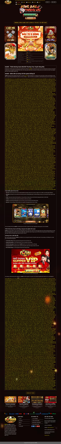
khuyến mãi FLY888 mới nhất (42, 148)
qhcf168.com (15, 120)
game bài (26, 75)
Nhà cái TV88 (47, 188)
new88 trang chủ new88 (18, 154)
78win (25, 306)
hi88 (6, 80)
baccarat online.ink (23, 82)
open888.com (7, 97)
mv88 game (15, 157)
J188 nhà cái (48, 85)
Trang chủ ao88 (49, 109)
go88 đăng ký (12, 80)
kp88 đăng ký (27, 97)
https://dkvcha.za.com (24, 155)
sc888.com (22, 92)
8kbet (34, 103)
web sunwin (26, 121)
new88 (43, 117)
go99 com (49, 131)
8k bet (43, 295)
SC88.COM (52, 115)
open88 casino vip (13, 88)
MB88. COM (20, 114)
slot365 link (39, 160)
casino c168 (11, 312)
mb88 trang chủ (17, 289)
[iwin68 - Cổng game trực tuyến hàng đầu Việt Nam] (9, 2)
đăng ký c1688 (27, 151)
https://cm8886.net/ (29, 183)
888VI (6, 178)
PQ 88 (38, 87)
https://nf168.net (22, 139)
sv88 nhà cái (24, 312)
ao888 (51, 111)
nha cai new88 (33, 157)
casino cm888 (25, 160)
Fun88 (54, 88)
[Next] (41, 39)
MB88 (21, 115)
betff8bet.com (39, 323)
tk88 (7, 80)
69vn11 (6, 154)
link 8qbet (31, 93)
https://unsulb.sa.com (51, 160)
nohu (22, 91)
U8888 (54, 189)
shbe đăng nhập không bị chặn (16, 166)
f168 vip (39, 110)
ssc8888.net (23, 120)
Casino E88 (49, 100)
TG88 (36, 177)
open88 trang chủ (36, 161)
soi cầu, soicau (33, 100)
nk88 (23, 115)
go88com (42, 115)
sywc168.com (51, 120)
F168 (32, 111)
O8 (21, 111)
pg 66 (17, 97)
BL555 (24, 182)
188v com (6, 179)
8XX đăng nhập (52, 133)
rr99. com (20, 312)
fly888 (46, 139)
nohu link (53, 87)
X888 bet (6, 144)
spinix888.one (49, 128)
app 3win (8, 178)
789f (26, 86)
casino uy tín (7, 168)
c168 (36, 92)
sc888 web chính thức (21, 143)
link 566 (51, 188)
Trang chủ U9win (40, 108)
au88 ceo (23, 114)
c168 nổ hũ (15, 126)
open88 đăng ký (40, 126)
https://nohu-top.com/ (34, 166)
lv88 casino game (34, 87)
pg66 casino (50, 179)
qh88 (11, 86)
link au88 (8, 87)
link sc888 (34, 94)
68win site (44, 100)
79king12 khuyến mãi (16, 335)
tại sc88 (30, 301)
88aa (49, 157)
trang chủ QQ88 (11, 323)
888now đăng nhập (34, 165)
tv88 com (39, 184)
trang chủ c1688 (24, 94)
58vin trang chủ (51, 156)
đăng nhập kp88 (17, 92)
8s (50, 82)
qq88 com (48, 110)
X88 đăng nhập (48, 166)
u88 (54, 99)
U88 (13, 189)
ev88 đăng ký (29, 108)
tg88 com (31, 177)
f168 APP (32, 108)
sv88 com (42, 132)
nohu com (32, 154)
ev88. (26, 114)
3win (44, 178)
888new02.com (36, 120)
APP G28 (45, 159)
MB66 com (46, 278)
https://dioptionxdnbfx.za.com (10, 145)
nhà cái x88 (17, 128)
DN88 (21, 110)
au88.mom (14, 179)
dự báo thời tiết (40, 301)
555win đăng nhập (37, 85)
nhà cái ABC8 (49, 81)
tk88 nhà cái (9, 82)
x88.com (46, 173)
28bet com (18, 318)
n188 (27, 156)
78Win (37, 97)
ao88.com (44, 110)
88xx (45, 97)
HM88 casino (10, 335)
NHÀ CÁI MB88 (12, 168)
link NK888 (7, 134)
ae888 (42, 111)
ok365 (20, 93)
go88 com (47, 116)
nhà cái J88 (13, 81)
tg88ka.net (53, 121)
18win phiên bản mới (51, 174)
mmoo (16, 188)
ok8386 (41, 189)
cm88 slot (28, 109)
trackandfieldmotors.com (31, 82)
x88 (33, 85)
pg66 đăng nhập (21, 168)
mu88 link (28, 91)
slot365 (37, 132)
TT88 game (42, 125)
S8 (9, 174)
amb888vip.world (8, 111)
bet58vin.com (35, 126)
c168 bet (12, 108)
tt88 (54, 103)
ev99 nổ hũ (28, 122)
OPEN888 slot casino (41, 142)
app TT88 (45, 125)
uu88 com (35, 91)
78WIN (20, 80)
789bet (9, 94)
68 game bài (50, 87)
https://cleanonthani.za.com (21, 156)
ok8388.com (31, 126)
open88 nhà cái (19, 172)
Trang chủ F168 (17, 115)
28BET (30, 114)
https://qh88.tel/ (18, 94)
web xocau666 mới (21, 87)
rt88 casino (24, 184)
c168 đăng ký (9, 125)
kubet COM (42, 278)
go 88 (39, 132)
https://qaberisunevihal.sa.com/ (45, 177)
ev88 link (46, 117)
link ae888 (17, 91)
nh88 (7, 174)
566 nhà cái (35, 173)
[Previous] (19, 39)
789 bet (19, 97)
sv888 (37, 329)
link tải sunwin (15, 110)
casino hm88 (9, 160)
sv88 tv (16, 111)
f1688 (17, 125)
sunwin (35, 98)
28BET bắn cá (19, 178)
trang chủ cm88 (46, 104)
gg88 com (23, 149)
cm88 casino (7, 156)
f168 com (41, 150)
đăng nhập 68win (52, 182)
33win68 (41, 87)
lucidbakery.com (31, 88)
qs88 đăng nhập (33, 109)
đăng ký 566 (15, 177)
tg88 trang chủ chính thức (29, 323)
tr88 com (52, 329)
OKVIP (27, 80)
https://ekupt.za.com (8, 155)
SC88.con (11, 156)
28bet (21, 189)
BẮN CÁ (34, 2)
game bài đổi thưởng (26, 127)
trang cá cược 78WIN (23, 83)
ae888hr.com (31, 128)
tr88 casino (10, 329)
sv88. (51, 134)
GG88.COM (39, 162)
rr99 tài (6, 116)
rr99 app (46, 134)
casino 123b (9, 98)
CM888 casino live (11, 148)
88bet (15, 151)
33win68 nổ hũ (37, 139)
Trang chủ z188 (51, 103)
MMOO (8, 177)
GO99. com (10, 122)
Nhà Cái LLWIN (18, 100)
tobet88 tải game (48, 178)
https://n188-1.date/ (16, 173)
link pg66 (51, 93)
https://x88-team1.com (17, 171)
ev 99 (8, 188)
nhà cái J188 (37, 82)
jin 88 (44, 103)
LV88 (24, 97)
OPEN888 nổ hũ (16, 134)
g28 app (39, 157)
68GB (29, 161)
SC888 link (28, 335)
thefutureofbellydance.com (44, 80)
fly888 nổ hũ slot (33, 151)
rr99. (24, 165)
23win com (14, 104)
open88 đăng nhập (25, 145)
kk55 (24, 109)
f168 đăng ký (40, 121)
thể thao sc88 (30, 160)
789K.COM (48, 295)
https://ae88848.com (28, 139)
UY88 (6, 104)
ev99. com (50, 116)
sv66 (24, 104)
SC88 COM (7, 151)
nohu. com (18, 151)
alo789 (23, 125)
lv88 (28, 98)
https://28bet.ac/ (11, 172)
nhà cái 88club (7, 183)
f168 (38, 91)
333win (26, 110)
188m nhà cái (46, 111)
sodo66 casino (39, 179)
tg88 (16, 99)
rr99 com (39, 133)
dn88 (22, 104)
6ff (10, 166)
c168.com (45, 115)
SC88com (20, 134)
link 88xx (51, 184)
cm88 (23, 103)
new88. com (46, 132)
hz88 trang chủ (9, 104)
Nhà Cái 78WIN (33, 289)
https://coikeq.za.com (34, 144)
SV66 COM (13, 184)
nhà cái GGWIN (30, 189)
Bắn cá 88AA (31, 171)
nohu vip (24, 116)
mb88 (26, 91)
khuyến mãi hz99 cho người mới (31, 162)
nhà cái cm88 (18, 185)
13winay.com (22, 121)
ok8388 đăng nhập (53, 143)
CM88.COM (45, 167)
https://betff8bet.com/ (29, 184)
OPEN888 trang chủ (47, 138)
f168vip (35, 323)
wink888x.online (20, 144)
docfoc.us (47, 97)
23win (50, 121)
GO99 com (40, 122)
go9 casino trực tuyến (17, 149)
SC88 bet (48, 159)
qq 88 (8, 306)
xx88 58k (38, 109)
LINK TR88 (28, 182)
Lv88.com (8, 109)
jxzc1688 (40, 137)
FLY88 (51, 162)
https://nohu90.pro (40, 92)
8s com (41, 85)
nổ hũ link (35, 148)
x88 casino (20, 86)
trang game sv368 (47, 82)
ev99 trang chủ (42, 105)
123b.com (54, 128)
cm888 (51, 92)
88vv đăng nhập (14, 155)
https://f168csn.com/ (27, 111)
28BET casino (24, 177)
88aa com (52, 167)
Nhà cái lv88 (39, 100)
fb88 (52, 306)
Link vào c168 (16, 108)
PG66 (34, 278)
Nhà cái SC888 (45, 171)
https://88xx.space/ (47, 184)
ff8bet (51, 157)
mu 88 (16, 80)
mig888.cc (22, 289)
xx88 (6, 109)
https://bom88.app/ (43, 183)
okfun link (15, 178)
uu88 (17, 82)
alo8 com (11, 93)
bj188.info (18, 83)
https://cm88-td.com (18, 142)
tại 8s (11, 97)
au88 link (51, 110)
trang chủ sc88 (48, 108)
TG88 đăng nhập (50, 149)
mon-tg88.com (22, 131)
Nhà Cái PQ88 (50, 88)
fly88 (54, 139)
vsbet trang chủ (24, 154)
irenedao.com (30, 85)
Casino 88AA (41, 178)
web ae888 (11, 134)
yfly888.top (40, 128)
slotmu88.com (18, 81)
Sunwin (32, 161)
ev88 (27, 312)
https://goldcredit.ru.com (42, 166)
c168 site (45, 306)
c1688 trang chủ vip (27, 87)
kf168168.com (52, 122)
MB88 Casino (24, 134)
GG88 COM (23, 128)
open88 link (26, 115)
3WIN (38, 172)
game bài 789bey (14, 160)
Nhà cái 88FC (36, 184)
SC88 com (10, 173)
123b (7, 91)
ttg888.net (6, 122)
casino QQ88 (16, 278)
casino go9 (19, 160)
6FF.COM (16, 189)
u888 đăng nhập (15, 109)
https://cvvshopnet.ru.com (49, 335)
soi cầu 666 (23, 93)
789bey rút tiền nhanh (51, 145)
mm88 (32, 98)
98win (14, 111)
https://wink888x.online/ (9, 157)
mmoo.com (32, 185)
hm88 (13, 188)
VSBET (32, 168)
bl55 (9, 182)
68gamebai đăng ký (47, 86)
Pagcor (29, 59)
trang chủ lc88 (35, 93)
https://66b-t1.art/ (40, 168)
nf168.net (18, 120)
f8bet (42, 94)
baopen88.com (7, 128)
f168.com (36, 110)
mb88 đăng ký (40, 81)
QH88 (14, 86)
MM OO (35, 185)
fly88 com (54, 108)
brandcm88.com (7, 121)
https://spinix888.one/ (24, 159)
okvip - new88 (21, 157)
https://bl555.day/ (43, 185)
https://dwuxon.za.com (17, 167)
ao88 (48, 98)
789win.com (52, 80)
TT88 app (47, 122)
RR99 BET (11, 126)
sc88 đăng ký (50, 172)
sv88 (9, 132)
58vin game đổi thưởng (43, 174)
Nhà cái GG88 (42, 134)
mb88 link (26, 85)
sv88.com (32, 91)
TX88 (51, 105)
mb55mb (11, 183)
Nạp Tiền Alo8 (13, 100)
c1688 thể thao (11, 159)
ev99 (44, 91)
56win (12, 189)
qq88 (11, 94)
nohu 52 (21, 165)
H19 (41, 86)
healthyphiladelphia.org (24, 81)
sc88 (8, 100)
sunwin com (14, 105)
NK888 (20, 148)
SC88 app (35, 168)
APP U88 (9, 167)
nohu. (27, 172)
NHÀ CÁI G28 (40, 171)
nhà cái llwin (24, 80)
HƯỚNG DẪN (19, 4)
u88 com (52, 177)
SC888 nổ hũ (24, 335)
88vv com (44, 93)
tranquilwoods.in (30, 94)
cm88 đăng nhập (15, 116)
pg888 (12, 167)
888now (12, 178)
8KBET (35, 174)
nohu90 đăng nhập (37, 83)
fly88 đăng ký (36, 134)
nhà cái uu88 (38, 289)
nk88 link (48, 329)
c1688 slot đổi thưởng (14, 150)
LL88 (6, 105)
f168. (48, 125)
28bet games (35, 318)
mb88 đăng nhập (41, 88)
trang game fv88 (11, 85)
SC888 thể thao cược (11, 143)
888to (55, 185)
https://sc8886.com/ (46, 182)
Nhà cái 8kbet (52, 83)
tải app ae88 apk (34, 142)
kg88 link (10, 188)
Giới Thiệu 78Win (26, 100)
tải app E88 (20, 88)
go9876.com (17, 121)
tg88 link (33, 114)
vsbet (44, 126)
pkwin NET (39, 145)
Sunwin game (39, 173)
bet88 (8, 86)
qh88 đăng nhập (49, 289)
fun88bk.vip (35, 99)
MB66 (9, 278)
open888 (20, 125)
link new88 (40, 329)
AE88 (47, 83)
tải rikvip (36, 108)
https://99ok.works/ (52, 98)
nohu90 (41, 83)
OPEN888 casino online (51, 148)
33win (45, 99)
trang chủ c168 (20, 126)
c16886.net (27, 126)
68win (19, 110)
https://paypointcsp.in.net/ (25, 188)
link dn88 (6, 108)
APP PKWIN (21, 173)
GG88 (12, 111)
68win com (38, 185)
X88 (16, 122)
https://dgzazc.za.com (32, 156)
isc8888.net (28, 329)
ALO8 (36, 80)
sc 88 (51, 108)
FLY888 (42, 138)
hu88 (21, 184)
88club (18, 148)
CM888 (7, 139)
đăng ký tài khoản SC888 (9, 162)
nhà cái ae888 (47, 94)
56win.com (25, 185)
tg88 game (40, 172)
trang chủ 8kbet (37, 86)
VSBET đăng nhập (17, 162)
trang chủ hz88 (46, 189)
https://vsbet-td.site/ (44, 160)
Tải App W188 (36, 178)
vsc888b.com (13, 121)
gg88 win (49, 168)
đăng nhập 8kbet (11, 92)
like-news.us (31, 81)
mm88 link (31, 295)
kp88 (27, 88)
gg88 (34, 110)
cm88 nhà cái (27, 137)
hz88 (6, 88)
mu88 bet (49, 278)
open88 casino (13, 117)
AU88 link (38, 188)
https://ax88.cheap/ (37, 182)
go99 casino (45, 92)
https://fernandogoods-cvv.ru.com (49, 151)
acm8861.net (29, 134)
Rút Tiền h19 (26, 289)
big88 (6, 184)
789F (49, 323)
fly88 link (17, 117)
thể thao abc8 (19, 145)
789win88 (6, 142)
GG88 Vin (16, 132)
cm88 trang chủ (52, 150)
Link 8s (51, 295)
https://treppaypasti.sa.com (41, 156)
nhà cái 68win (51, 185)
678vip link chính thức (27, 144)
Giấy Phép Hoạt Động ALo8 (9, 289)
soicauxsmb (32, 188)
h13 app (20, 278)
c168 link (14, 122)
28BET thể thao (31, 178)
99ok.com (24, 189)
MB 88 (33, 117)
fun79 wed (11, 177)
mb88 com (31, 110)
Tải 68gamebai (51, 165)
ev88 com (39, 143)
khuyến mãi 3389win (36, 150)
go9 (25, 162)
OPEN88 (46, 103)
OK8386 (54, 162)
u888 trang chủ (20, 109)
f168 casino (44, 122)
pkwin (38, 137)
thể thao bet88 (14, 98)
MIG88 (54, 85)
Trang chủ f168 (20, 137)
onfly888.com (52, 137)
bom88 (48, 183)
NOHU (42, 159)
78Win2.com (39, 99)
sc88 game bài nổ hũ (51, 155)
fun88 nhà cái (11, 99)
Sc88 (53, 109)
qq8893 (13, 125)
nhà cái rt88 (10, 179)
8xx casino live (45, 155)
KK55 (37, 171)
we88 (41, 182)
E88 (10, 278)
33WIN (44, 83)
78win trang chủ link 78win (13, 306)
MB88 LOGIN (38, 115)
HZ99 (21, 335)
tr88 (35, 81)
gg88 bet (41, 167)
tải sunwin (52, 114)
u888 (39, 183)
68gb (34, 81)
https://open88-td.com (16, 138)
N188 (52, 168)
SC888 (16, 114)
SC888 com (53, 132)
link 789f (8, 88)
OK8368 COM (45, 168)
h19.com (16, 295)
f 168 (31, 278)
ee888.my (20, 329)
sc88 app (28, 154)
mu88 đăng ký (19, 99)
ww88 (33, 83)
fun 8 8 (44, 87)
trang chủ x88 (31, 103)
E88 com (44, 85)
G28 (9, 114)
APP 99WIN (32, 182)
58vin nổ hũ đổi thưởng (22, 150)
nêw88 (21, 318)
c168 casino (14, 133)
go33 (6, 86)
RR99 (29, 145)
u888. (13, 182)
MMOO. (38, 174)
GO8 (27, 189)
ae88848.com (36, 128)
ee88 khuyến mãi (51, 91)
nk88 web (26, 179)
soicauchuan (27, 93)
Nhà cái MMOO (50, 171)
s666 (35, 132)
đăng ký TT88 (20, 177)
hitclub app (18, 165)
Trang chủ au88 (29, 104)
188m (21, 105)
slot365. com (10, 133)
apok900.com (33, 80)
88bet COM (23, 179)
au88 (34, 86)
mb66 (30, 80)
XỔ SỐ (39, 2)
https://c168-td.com (8, 137)
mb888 (42, 82)
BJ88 (38, 80)
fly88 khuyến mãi (20, 301)
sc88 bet (23, 151)
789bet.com (39, 116)
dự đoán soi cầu (23, 295)
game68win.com (32, 125)
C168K (15, 185)
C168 (23, 162)
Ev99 (50, 189)
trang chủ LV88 (14, 87)
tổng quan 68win (52, 104)
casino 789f (45, 81)
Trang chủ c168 (36, 105)
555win (47, 93)
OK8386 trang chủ (28, 165)
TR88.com (12, 185)
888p (39, 189)
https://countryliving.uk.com (43, 149)
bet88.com (7, 189)
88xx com (46, 323)
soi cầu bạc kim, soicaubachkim (22, 98)
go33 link (31, 97)
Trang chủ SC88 (39, 104)
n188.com (36, 183)
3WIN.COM (32, 172)
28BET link (35, 167)
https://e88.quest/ (53, 94)
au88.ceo (21, 323)
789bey (9, 150)
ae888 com (10, 142)
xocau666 (38, 94)
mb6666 (12, 114)
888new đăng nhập (16, 183)
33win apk (49, 127)
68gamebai (7, 99)
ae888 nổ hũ (28, 138)
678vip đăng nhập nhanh (49, 154)
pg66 (18, 168)
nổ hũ (9, 91)
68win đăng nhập (33, 335)
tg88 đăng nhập (45, 172)
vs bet (24, 126)
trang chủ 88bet (51, 173)
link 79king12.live (32, 159)
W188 (42, 162)
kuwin (18, 80)
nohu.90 (48, 115)
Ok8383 (6, 167)
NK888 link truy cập (18, 159)
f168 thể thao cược (28, 142)
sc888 (47, 156)
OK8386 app (43, 188)
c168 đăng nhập (9, 103)
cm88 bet (31, 145)
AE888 (20, 91)
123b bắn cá (9, 138)
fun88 (37, 98)
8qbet (19, 295)
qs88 (49, 93)
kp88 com (6, 295)
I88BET (10, 81)
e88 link (34, 97)
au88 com (31, 92)
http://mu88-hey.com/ (27, 278)
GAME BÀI (29, 2)
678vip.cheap (27, 120)
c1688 (17, 88)
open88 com (17, 139)
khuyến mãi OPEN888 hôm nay (50, 142)
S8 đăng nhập (23, 167)
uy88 (19, 82)
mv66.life (44, 137)
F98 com (34, 295)
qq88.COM (14, 94)
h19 (35, 278)
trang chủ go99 (38, 103)
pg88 (16, 168)
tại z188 (15, 103)
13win (16, 143)
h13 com (12, 278)
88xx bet (52, 166)
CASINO (24, 2)
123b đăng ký (14, 82)
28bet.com (20, 103)
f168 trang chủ (28, 99)
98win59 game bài (29, 150)
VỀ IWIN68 (18, 2)
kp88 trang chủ (52, 159)
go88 (32, 99)
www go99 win (23, 117)
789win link (26, 161)
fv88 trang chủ (12, 295)
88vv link (19, 155)
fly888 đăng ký (41, 161)
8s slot (48, 92)
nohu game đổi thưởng (26, 148)
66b (5, 160)
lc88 (9, 86)
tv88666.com (32, 120)
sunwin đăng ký (39, 127)
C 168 (25, 173)
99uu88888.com (39, 306)
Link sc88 (41, 139)
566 (52, 179)
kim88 (43, 184)
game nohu (28, 117)
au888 (9, 108)
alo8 (40, 82)
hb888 (41, 93)
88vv (41, 97)
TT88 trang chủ (13, 318)
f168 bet (51, 139)
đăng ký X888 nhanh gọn (51, 161)
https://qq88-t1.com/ (43, 120)
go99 (38, 318)
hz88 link (28, 92)
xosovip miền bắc (12, 301)
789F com (19, 122)
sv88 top (27, 116)
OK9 (23, 85)
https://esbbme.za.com (42, 144)
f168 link (48, 143)
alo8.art (14, 93)
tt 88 (22, 278)
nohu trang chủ (40, 98)
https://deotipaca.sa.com (40, 151)
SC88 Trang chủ (34, 133)
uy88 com (23, 86)
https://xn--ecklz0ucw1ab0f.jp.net (10, 165)
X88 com (18, 174)
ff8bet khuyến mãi (12, 139)
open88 (27, 103)
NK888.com (10, 154)
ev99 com (27, 171)
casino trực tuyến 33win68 (11, 83)
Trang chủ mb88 (31, 121)
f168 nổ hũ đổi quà (44, 145)
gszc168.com (19, 161)
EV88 (17, 131)
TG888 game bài (38, 138)
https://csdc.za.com (49, 144)
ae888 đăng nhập (42, 114)
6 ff (34, 188)
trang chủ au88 (25, 105)
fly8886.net (7, 323)
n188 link (31, 155)
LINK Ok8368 (28, 173)
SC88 (51, 117)
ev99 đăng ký (41, 91)
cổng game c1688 (23, 183)
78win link (27, 306)
